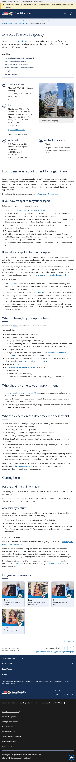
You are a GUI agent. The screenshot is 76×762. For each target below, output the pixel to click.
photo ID (44, 361)
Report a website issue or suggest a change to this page (54, 652)
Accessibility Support (8, 717)
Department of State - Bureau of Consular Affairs (43, 703)
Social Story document (21, 466)
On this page (8, 54)
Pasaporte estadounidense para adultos (12, 603)
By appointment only (16, 130)
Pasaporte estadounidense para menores (36, 603)
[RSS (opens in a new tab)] (72, 694)
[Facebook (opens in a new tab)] (56, 694)
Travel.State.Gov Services (12, 658)
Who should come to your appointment (16, 64)
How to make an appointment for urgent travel (19, 58)
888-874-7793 (43, 292)
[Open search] (65, 13)
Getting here (8, 71)
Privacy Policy (6, 746)
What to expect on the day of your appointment (19, 68)
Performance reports (8, 741)
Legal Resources (8, 669)
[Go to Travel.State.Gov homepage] (14, 693)
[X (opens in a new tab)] (64, 694)
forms (15, 326)
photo (16, 364)
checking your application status (51, 275)
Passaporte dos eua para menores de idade (11, 631)
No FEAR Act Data (7, 731)
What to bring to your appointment (15, 61)
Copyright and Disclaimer (10, 722)
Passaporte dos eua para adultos (60, 603)
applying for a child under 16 (24, 393)
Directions (11, 100)
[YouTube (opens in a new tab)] (68, 694)
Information (7, 663)
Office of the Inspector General (11, 736)
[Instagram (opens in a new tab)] (60, 694)
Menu (71, 15)
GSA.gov (27, 758)
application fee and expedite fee (22, 367)
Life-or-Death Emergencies (47, 194)
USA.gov (4, 758)
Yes (64, 648)
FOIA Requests (6, 726)
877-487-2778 (15, 284)
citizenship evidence (28, 361)
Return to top (70, 641)
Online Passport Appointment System (28, 210)
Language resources (10, 74)
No (71, 648)
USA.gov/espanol (16, 758)
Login (4, 674)
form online (36, 355)
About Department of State (10, 712)
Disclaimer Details (8, 684)
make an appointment (19, 41)
